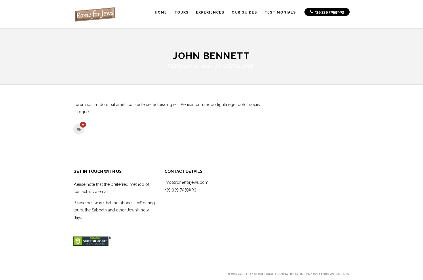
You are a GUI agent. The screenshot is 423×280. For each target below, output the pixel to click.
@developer (238, 66)
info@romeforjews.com (186, 182)
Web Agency (340, 274)
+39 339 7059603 (180, 189)
